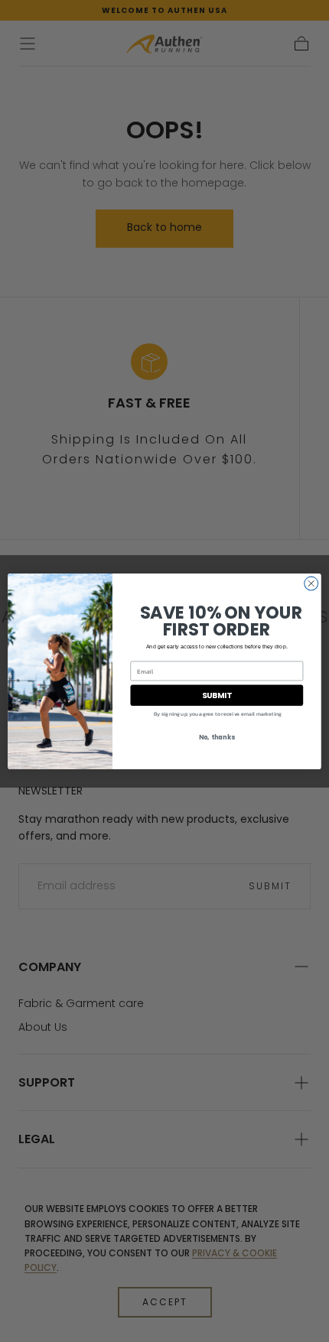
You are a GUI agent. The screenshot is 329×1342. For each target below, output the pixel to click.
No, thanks (217, 737)
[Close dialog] (311, 583)
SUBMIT (217, 695)
